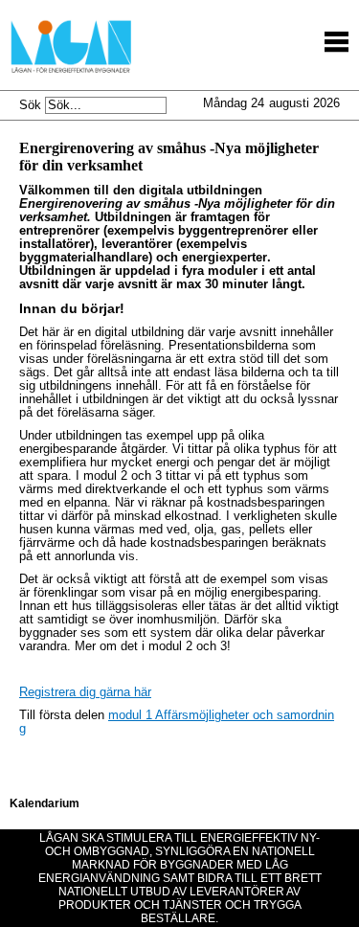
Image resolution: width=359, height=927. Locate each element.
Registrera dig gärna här (85, 692)
